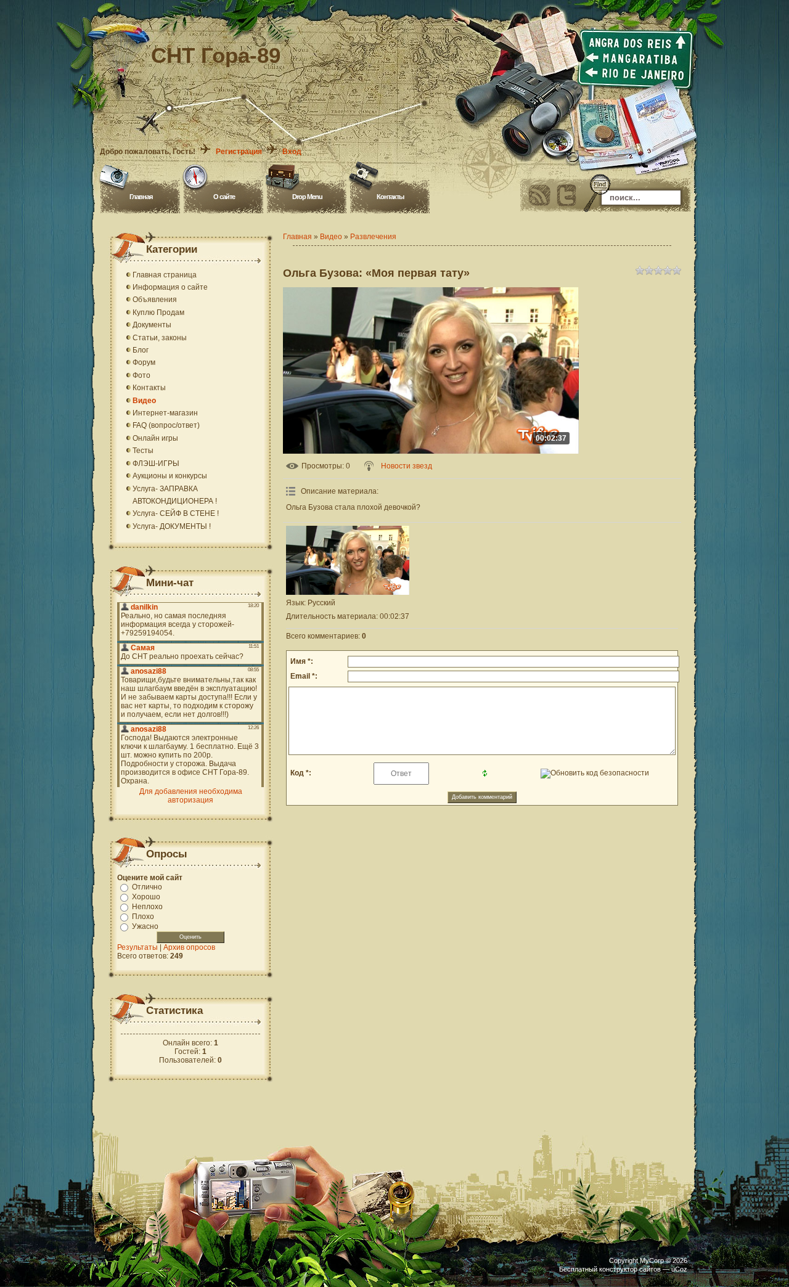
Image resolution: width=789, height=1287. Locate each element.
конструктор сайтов (630, 1269)
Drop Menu (307, 196)
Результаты (137, 947)
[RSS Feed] (539, 195)
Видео (331, 236)
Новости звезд (406, 466)
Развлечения (373, 236)
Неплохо (147, 906)
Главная (140, 196)
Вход (291, 151)
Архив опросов (189, 947)
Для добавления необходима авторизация (190, 795)
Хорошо (146, 897)
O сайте (224, 196)
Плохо (143, 916)
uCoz (679, 1269)
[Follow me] (566, 195)
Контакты (390, 196)
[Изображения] (347, 560)
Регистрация (239, 151)
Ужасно (145, 926)
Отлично (147, 887)
